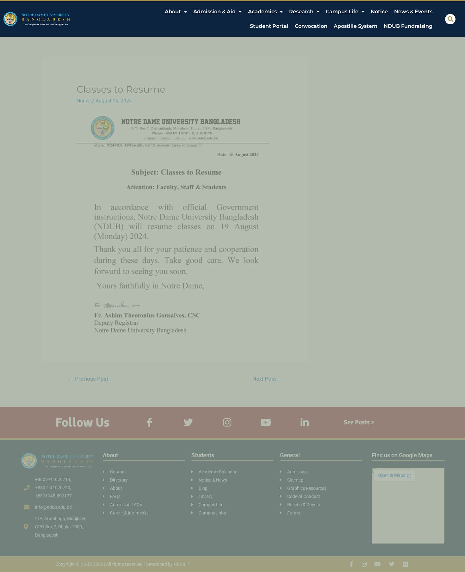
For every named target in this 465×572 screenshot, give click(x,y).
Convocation (311, 26)
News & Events (413, 12)
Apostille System (355, 26)
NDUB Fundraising (408, 26)
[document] (232, 286)
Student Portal (269, 26)
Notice (379, 12)
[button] (450, 19)
